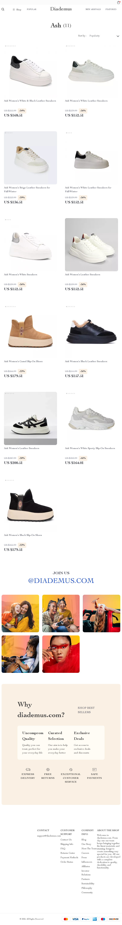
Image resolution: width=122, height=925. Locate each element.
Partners (85, 879)
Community (87, 893)
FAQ (63, 849)
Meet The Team (89, 849)
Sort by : (82, 36)
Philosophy (86, 888)
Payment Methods (69, 858)
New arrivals (93, 10)
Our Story (86, 844)
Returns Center (68, 853)
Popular (31, 10)
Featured (110, 10)
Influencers (86, 862)
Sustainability (87, 884)
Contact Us (66, 840)
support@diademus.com (49, 836)
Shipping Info (67, 844)
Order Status (67, 862)
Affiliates (85, 866)
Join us (61, 573)
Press (84, 858)
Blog (83, 840)
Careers (85, 853)
